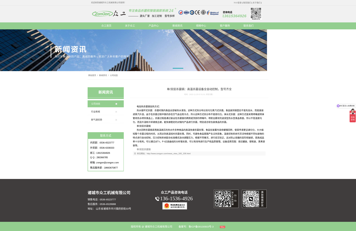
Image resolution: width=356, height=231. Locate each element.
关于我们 (256, 3)
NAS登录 (238, 3)
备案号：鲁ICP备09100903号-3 (196, 226)
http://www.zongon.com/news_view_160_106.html (169, 153)
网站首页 (92, 75)
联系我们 (247, 3)
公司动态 (113, 75)
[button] (178, 68)
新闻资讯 (103, 75)
